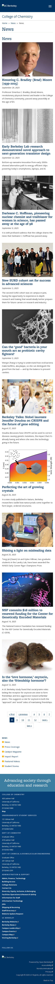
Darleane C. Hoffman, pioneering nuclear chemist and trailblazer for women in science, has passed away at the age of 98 (27, 218)
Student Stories (12, 766)
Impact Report (11, 756)
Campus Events (9, 931)
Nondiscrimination (45, 968)
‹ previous (23, 714)
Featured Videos (12, 761)
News (13, 23)
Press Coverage (12, 746)
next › (45, 720)
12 (36, 720)
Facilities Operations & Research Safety (19, 894)
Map (4, 811)
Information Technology (12, 901)
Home (4, 23)
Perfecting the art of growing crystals (23, 488)
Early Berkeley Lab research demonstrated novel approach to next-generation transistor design (26, 150)
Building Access (8, 881)
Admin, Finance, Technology (13, 878)
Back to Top (48, 980)
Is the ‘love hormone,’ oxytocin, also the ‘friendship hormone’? (25, 678)
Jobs (4, 904)
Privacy (49, 971)
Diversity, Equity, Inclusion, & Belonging (19, 891)
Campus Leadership (11, 928)
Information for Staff (11, 898)
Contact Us (6, 888)
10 (23, 720)
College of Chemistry (17, 16)
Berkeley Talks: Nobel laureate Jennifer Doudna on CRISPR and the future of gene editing (25, 420)
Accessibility (47, 965)
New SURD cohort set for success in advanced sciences (26, 282)
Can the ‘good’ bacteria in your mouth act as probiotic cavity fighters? (24, 350)
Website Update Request (12, 914)
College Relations (9, 885)
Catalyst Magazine (13, 751)
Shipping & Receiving (11, 907)
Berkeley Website (10, 922)
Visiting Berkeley (10, 938)
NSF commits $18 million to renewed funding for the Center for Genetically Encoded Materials (27, 613)
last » (30, 725)
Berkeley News (9, 925)
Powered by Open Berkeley (41, 962)
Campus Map (8, 934)
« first (12, 714)
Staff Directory (9, 910)
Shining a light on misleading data (26, 550)
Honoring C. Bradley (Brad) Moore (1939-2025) (27, 81)
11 (30, 720)
